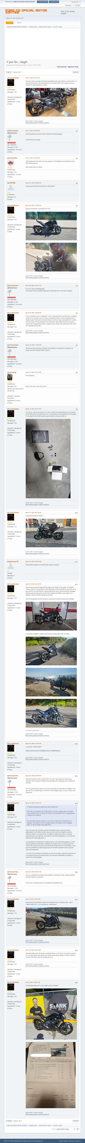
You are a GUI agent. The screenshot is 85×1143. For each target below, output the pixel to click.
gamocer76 (13, 561)
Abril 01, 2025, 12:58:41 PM (33, 982)
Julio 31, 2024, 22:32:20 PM (33, 158)
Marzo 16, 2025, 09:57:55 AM (33, 950)
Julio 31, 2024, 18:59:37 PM (33, 78)
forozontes (13, 131)
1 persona (29, 730)
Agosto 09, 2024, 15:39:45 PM (33, 205)
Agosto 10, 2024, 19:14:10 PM (33, 372)
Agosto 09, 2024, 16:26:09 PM (33, 313)
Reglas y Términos (69, 1141)
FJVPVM (12, 183)
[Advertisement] (42, 44)
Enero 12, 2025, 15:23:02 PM (33, 899)
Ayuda (61, 1141)
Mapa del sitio (26, 1141)
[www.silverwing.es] (8, 393)
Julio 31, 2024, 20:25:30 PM (33, 130)
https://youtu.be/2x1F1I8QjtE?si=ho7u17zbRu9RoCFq (43, 751)
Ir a (53, 1129)
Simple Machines (18, 1141)
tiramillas (13, 158)
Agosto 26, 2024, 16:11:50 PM (33, 743)
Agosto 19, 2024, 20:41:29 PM (33, 584)
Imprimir (75, 72)
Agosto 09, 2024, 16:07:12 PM (33, 285)
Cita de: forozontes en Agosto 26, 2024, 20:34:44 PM (43, 807)
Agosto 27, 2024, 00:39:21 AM (33, 871)
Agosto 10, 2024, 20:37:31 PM (33, 409)
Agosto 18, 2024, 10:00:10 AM (33, 561)
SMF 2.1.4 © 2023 (8, 1141)
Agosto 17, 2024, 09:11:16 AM (33, 512)
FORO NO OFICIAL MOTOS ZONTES (26, 12)
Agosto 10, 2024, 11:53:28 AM (33, 345)
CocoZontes (14, 78)
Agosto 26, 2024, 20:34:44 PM (33, 775)
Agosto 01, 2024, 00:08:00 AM (33, 183)
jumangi (12, 372)
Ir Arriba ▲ (78, 1141)
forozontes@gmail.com (37, 1141)
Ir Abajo (8, 72)
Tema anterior (62, 67)
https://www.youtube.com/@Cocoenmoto (37, 123)
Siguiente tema (73, 67)
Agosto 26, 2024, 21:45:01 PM (33, 803)
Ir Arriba (9, 1121)
